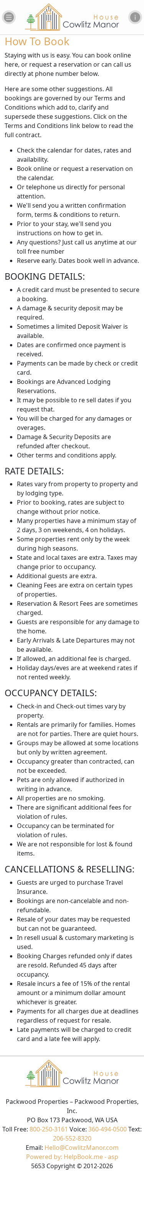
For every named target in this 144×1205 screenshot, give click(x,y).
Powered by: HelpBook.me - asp (72, 1157)
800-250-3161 (49, 1129)
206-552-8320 (72, 1138)
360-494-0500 (107, 1129)
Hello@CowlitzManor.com (82, 1147)
